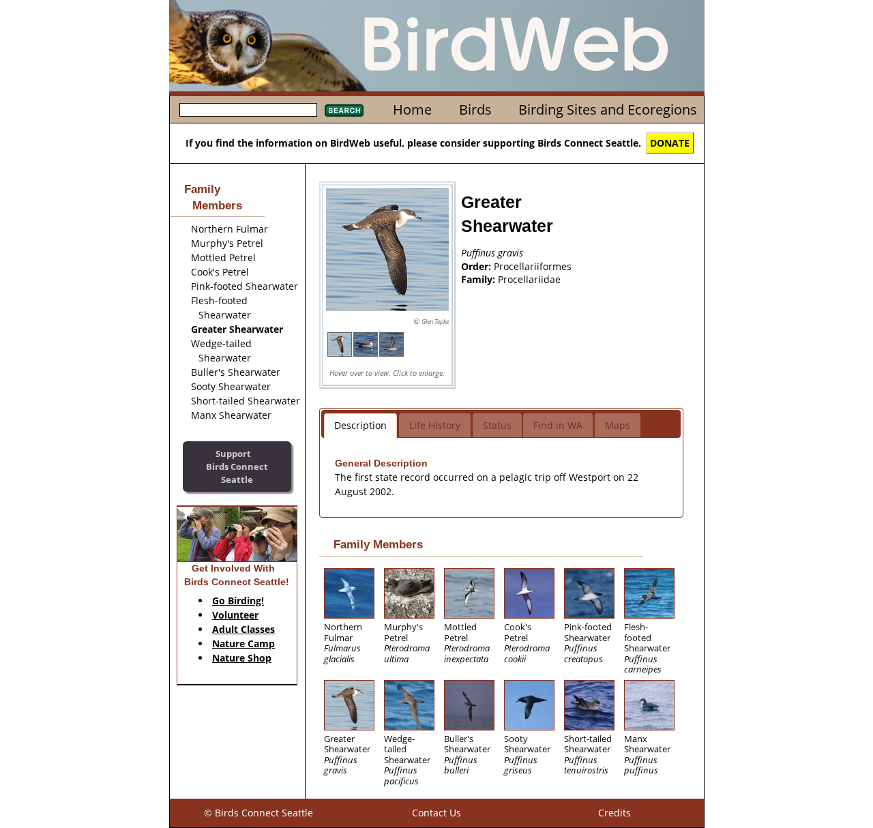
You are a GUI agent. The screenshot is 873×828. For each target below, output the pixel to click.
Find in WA (557, 425)
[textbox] (248, 110)
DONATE (670, 142)
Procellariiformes (533, 266)
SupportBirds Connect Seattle (237, 466)
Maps (617, 425)
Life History (434, 425)
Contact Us (436, 812)
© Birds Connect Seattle (258, 812)
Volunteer (235, 614)
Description (360, 425)
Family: (479, 279)
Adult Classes (243, 629)
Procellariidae (529, 279)
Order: (477, 266)
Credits (614, 812)
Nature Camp (243, 643)
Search (344, 110)
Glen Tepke (435, 321)
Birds (475, 109)
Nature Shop (241, 657)
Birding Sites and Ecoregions (607, 109)
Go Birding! (238, 600)
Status (497, 425)
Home (412, 109)
